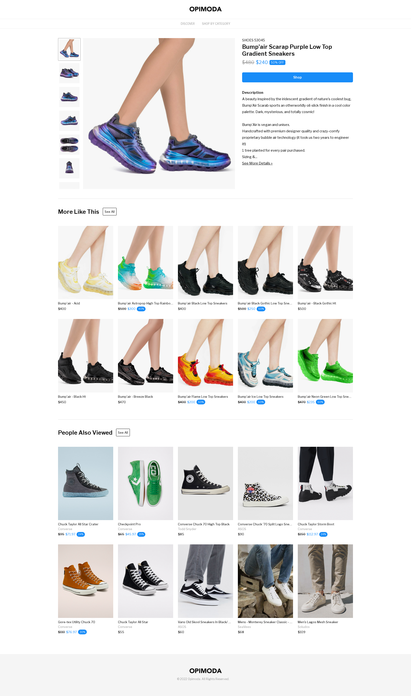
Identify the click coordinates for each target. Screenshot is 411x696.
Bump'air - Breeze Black (135, 396)
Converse (65, 529)
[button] (159, 113)
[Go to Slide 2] (69, 73)
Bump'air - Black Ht (72, 396)
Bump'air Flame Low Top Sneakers (203, 396)
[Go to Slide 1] (69, 49)
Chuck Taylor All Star (133, 622)
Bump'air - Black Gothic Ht (317, 303)
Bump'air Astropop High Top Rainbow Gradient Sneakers (159, 303)
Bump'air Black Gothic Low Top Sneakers (268, 303)
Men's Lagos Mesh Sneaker (318, 622)
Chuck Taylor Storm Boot (316, 524)
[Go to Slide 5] (69, 144)
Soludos (304, 627)
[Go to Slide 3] (69, 97)
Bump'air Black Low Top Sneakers (202, 303)
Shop (297, 77)
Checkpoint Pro (129, 524)
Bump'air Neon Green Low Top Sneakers (327, 396)
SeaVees (244, 627)
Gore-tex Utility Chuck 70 (76, 622)
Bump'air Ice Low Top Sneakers (261, 396)
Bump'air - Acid (69, 303)
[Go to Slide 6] (69, 168)
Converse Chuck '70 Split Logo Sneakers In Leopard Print (280, 524)
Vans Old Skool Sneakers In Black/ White (207, 622)
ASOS (242, 529)
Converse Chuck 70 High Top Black (204, 524)
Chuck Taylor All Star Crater (78, 524)
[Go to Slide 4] (69, 120)
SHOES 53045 (253, 40)
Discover (188, 23)
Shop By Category (216, 23)
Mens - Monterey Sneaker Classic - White (268, 622)
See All (110, 212)
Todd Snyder (187, 529)
